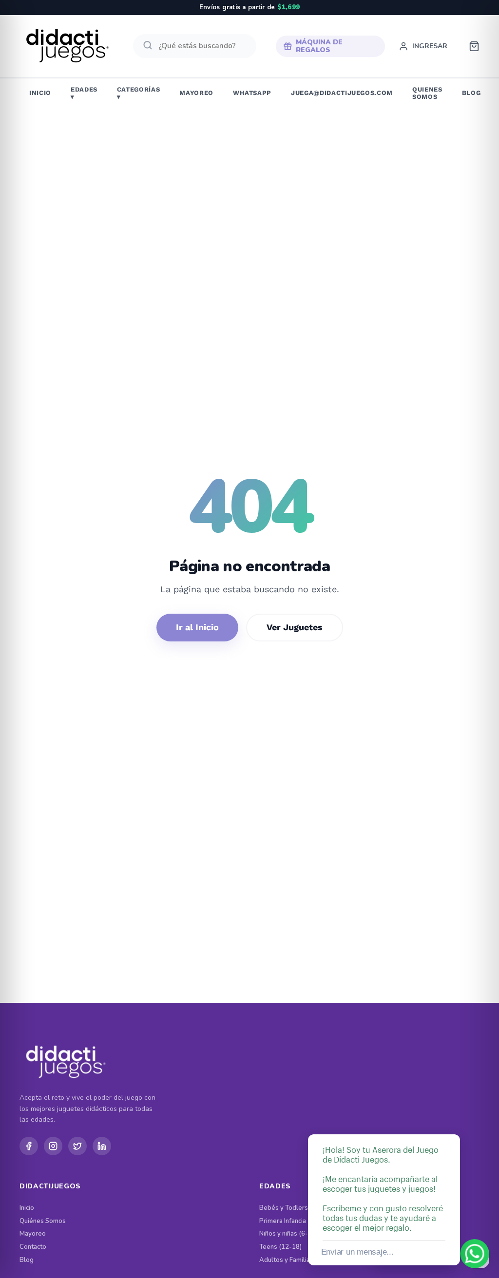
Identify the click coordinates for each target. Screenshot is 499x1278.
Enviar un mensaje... (357, 1252)
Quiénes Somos (42, 1221)
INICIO (40, 92)
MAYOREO (196, 92)
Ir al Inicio (197, 627)
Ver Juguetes (295, 627)
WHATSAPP (252, 92)
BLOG (471, 92)
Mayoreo (32, 1234)
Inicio (26, 1208)
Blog (26, 1260)
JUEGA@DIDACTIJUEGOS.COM (342, 92)
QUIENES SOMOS (427, 93)
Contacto (32, 1247)
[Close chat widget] (452, 1123)
